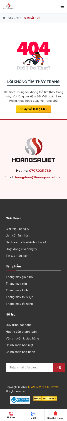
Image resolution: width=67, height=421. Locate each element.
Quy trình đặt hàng (18, 325)
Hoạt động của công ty (21, 249)
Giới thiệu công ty (17, 229)
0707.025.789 (40, 171)
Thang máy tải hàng (19, 304)
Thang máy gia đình (19, 277)
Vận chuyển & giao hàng (22, 338)
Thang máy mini (16, 283)
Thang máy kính (17, 290)
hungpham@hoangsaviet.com (39, 177)
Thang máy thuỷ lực (19, 297)
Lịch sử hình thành (18, 235)
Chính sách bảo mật (19, 345)
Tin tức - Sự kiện (17, 255)
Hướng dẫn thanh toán (21, 331)
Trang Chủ (12, 17)
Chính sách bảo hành (20, 352)
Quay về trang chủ (33, 109)
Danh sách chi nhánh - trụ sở (26, 242)
